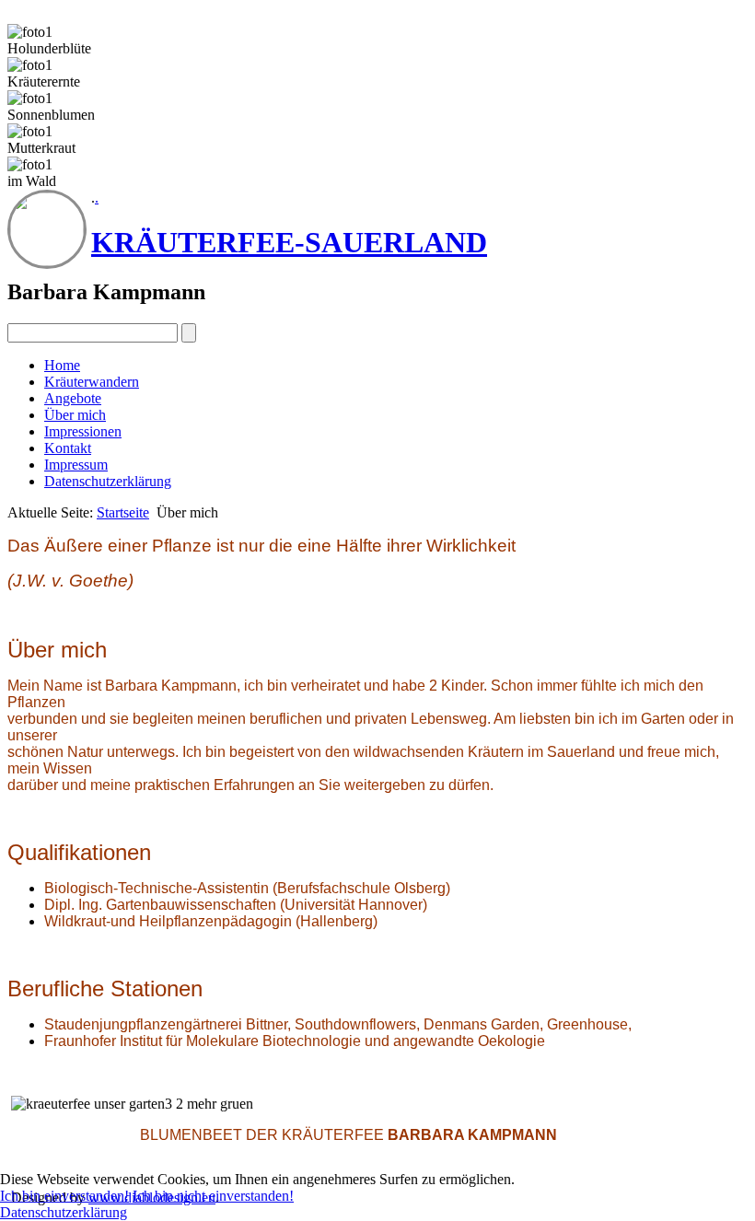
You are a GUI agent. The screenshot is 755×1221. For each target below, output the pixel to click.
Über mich (75, 415)
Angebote (72, 398)
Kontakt (67, 448)
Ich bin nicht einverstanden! (213, 1196)
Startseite (123, 512)
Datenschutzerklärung (107, 481)
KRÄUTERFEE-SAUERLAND (289, 242)
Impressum (76, 464)
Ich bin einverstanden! (64, 1196)
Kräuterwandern (91, 382)
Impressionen (83, 431)
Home (62, 365)
